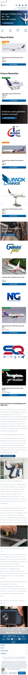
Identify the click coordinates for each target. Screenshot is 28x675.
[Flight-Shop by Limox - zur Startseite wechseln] (4, 2)
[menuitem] (3, 5)
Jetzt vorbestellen (13, 64)
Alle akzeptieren (13, 673)
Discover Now (8, 23)
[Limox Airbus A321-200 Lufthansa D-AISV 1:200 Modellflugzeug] (14, 198)
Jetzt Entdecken (9, 118)
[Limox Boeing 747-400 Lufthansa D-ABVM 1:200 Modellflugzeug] (14, 84)
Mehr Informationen (15, 669)
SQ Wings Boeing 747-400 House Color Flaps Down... (13, 389)
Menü (4, 5)
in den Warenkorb (13, 167)
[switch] (3, 673)
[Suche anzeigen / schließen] (16, 5)
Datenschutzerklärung (23, 9)
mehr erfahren (8, 456)
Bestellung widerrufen (22, 7)
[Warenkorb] (26, 5)
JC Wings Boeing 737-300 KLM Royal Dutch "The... (13, 161)
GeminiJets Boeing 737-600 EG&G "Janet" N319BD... (12, 278)
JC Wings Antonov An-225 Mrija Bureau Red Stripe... (13, 58)
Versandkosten (22, 657)
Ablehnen (5, 673)
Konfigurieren (22, 673)
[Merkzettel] (19, 5)
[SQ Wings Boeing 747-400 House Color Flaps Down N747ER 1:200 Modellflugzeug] (14, 377)
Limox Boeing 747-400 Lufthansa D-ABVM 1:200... (12, 94)
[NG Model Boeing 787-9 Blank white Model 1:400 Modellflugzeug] (14, 315)
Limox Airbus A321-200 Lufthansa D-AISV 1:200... (12, 210)
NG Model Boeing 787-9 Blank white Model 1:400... (12, 326)
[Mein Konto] (22, 5)
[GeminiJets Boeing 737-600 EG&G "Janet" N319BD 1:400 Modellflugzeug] (14, 266)
